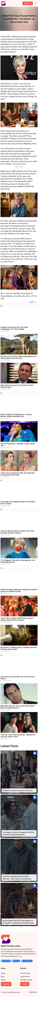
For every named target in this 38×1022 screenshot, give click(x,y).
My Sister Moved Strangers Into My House (17, 790)
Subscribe (27, 3)
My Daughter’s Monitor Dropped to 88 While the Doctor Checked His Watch (18, 833)
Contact (25, 984)
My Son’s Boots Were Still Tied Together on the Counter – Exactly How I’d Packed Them (18, 921)
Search (3, 980)
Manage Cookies (26, 980)
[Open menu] (35, 3)
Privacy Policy (25, 973)
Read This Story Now (10, 946)
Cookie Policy (25, 976)
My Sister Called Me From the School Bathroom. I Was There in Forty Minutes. (17, 877)
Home (3, 973)
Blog (2, 976)
